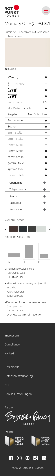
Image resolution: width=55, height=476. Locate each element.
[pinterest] (27, 458)
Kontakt (9, 353)
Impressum (12, 335)
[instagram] (19, 458)
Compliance (12, 344)
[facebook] (11, 458)
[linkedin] (44, 458)
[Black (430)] (22, 228)
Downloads (12, 367)
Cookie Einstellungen (18, 394)
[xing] (35, 458)
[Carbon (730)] (32, 228)
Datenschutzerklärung (19, 376)
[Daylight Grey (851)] (41, 228)
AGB (7, 385)
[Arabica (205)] (13, 228)
